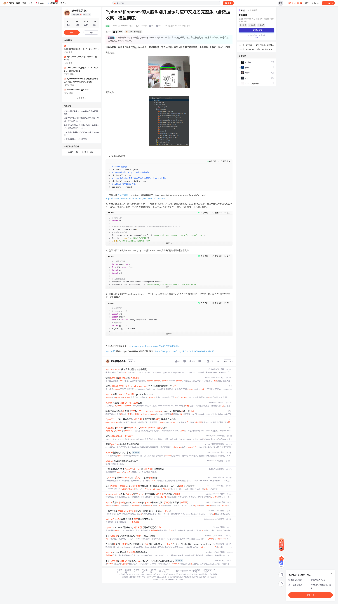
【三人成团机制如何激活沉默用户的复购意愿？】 (81, 133)
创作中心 (315, 3)
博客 (18, 3)
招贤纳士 (128, 571)
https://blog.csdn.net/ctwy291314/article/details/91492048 (184, 351)
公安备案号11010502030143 (129, 574)
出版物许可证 (204, 577)
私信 (91, 32)
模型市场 (54, 3)
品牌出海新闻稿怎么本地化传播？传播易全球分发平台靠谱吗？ (81, 126)
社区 (30, 3)
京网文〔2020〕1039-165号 (167, 574)
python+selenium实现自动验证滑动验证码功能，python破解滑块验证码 (260, 45)
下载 (24, 3)
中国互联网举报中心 (149, 577)
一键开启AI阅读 (256, 30)
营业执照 (213, 577)
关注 (130, 361)
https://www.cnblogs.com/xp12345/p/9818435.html (154, 346)
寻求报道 (144, 571)
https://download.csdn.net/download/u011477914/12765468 (135, 198)
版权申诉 (195, 577)
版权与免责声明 (185, 577)
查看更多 (80, 98)
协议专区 (153, 571)
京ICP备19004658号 (148, 574)
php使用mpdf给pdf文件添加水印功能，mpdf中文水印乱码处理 (260, 49)
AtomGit (41, 3)
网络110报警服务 (135, 577)
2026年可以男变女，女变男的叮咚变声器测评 (81, 112)
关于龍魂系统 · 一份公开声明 (76, 139)
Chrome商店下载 (163, 577)
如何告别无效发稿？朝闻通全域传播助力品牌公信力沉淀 (81, 119)
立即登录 (310, 595)
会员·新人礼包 (293, 3)
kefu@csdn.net (184, 571)
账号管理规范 (175, 577)
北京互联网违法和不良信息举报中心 (206, 574)
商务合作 (136, 571)
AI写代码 (212, 161)
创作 (328, 3)
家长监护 (125, 577)
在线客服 (198, 571)
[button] (65, 152)
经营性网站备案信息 (186, 574)
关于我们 (119, 571)
